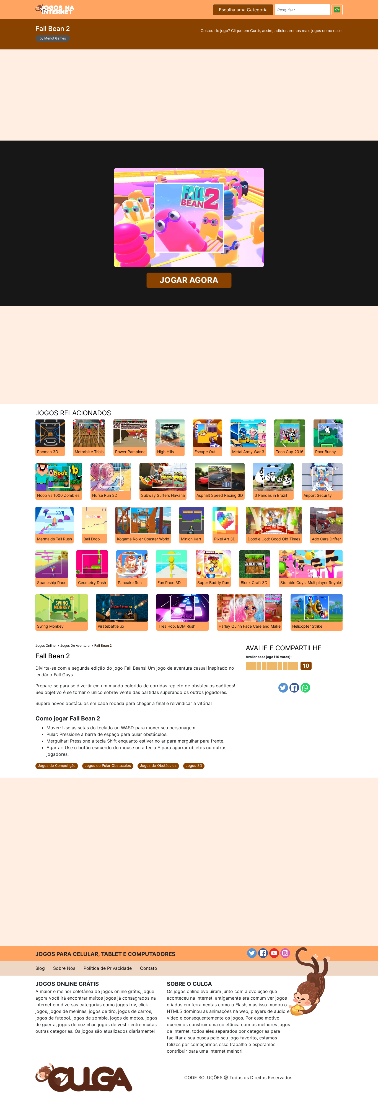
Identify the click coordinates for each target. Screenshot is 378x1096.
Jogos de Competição (57, 765)
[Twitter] (283, 688)
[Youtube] (274, 953)
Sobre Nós (64, 968)
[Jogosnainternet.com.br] (54, 8)
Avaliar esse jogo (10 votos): (269, 657)
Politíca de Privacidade (108, 968)
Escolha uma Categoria (243, 9)
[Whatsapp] (305, 688)
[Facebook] (294, 688)
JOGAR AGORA (189, 280)
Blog (40, 968)
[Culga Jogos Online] (83, 1077)
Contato (148, 968)
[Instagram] (285, 953)
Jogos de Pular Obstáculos (108, 765)
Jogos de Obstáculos (158, 765)
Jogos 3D (194, 765)
